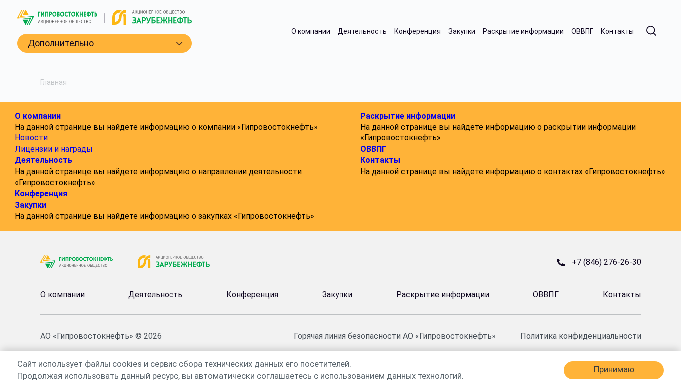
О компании (310, 31)
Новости (31, 137)
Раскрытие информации (523, 31)
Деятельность (362, 31)
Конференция (417, 31)
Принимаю (614, 369)
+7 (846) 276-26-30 (606, 262)
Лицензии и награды (54, 149)
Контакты (617, 31)
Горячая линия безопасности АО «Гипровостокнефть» (395, 336)
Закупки (461, 31)
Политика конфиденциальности (580, 336)
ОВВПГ (582, 31)
